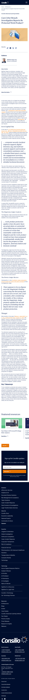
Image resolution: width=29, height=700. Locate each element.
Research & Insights (6, 623)
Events (3, 608)
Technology (4, 560)
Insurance (3, 552)
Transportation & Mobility (8, 555)
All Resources (7, 6)
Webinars (3, 626)
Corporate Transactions (7, 541)
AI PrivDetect (4, 576)
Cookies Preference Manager (6, 692)
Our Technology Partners (8, 595)
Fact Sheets (4, 616)
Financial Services (6, 547)
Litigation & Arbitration (7, 531)
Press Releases (5, 621)
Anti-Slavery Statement (5, 687)
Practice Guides (5, 618)
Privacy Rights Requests (5, 684)
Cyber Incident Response (8, 502)
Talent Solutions (5, 500)
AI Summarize (5, 578)
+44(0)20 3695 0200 (7, 672)
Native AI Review (5, 583)
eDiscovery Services (6, 490)
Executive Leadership (7, 516)
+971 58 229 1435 (20, 658)
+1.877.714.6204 (5, 650)
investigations (21, 119)
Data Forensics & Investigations (9, 505)
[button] (26, 2)
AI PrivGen (4, 573)
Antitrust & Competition (7, 536)
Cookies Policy (4, 689)
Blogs (2, 606)
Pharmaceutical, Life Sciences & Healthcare (12, 550)
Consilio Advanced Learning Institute (11, 613)
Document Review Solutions (8, 495)
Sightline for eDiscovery (7, 587)
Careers (3, 523)
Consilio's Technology (7, 593)
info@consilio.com (6, 652)
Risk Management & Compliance (10, 497)
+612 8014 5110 (5, 658)
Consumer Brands (6, 557)
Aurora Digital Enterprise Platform (10, 568)
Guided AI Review (6, 571)
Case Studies (4, 611)
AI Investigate (5, 581)
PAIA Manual (3, 695)
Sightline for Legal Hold (7, 589)
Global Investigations (7, 534)
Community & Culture (7, 521)
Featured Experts (6, 518)
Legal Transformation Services (9, 507)
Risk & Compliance (6, 544)
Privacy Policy (16, 476)
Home (2, 6)
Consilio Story (5, 513)
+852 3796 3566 (19, 650)
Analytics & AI (5, 492)
